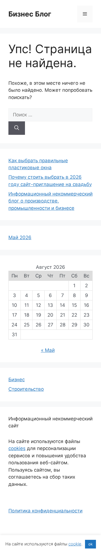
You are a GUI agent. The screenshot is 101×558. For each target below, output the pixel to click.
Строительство (26, 389)
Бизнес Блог (29, 14)
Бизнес (16, 379)
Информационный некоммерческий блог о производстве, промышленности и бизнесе (50, 201)
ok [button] (90, 544)
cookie (74, 544)
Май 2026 (19, 237)
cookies (17, 448)
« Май (48, 350)
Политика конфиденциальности (45, 511)
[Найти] (16, 128)
